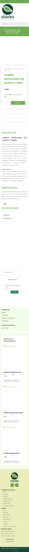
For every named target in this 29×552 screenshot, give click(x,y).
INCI (5, 204)
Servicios (5, 524)
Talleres (5, 522)
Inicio (5, 68)
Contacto (5, 512)
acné (23, 156)
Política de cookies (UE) (9, 526)
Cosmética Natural (8, 505)
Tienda (8, 68)
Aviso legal (20, 548)
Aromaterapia (7, 501)
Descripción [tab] (6, 215)
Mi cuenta (5, 517)
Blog (4, 510)
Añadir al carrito (18, 103)
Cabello (5, 496)
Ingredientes (6, 515)
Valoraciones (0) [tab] (7, 218)
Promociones (6, 503)
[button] (7, 1)
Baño (16, 68)
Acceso (14, 292)
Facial (4, 492)
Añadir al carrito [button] (11, 380)
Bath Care (5, 328)
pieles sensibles (9, 146)
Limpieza (5, 321)
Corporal (12, 68)
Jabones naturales (8, 318)
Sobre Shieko (7, 519)
